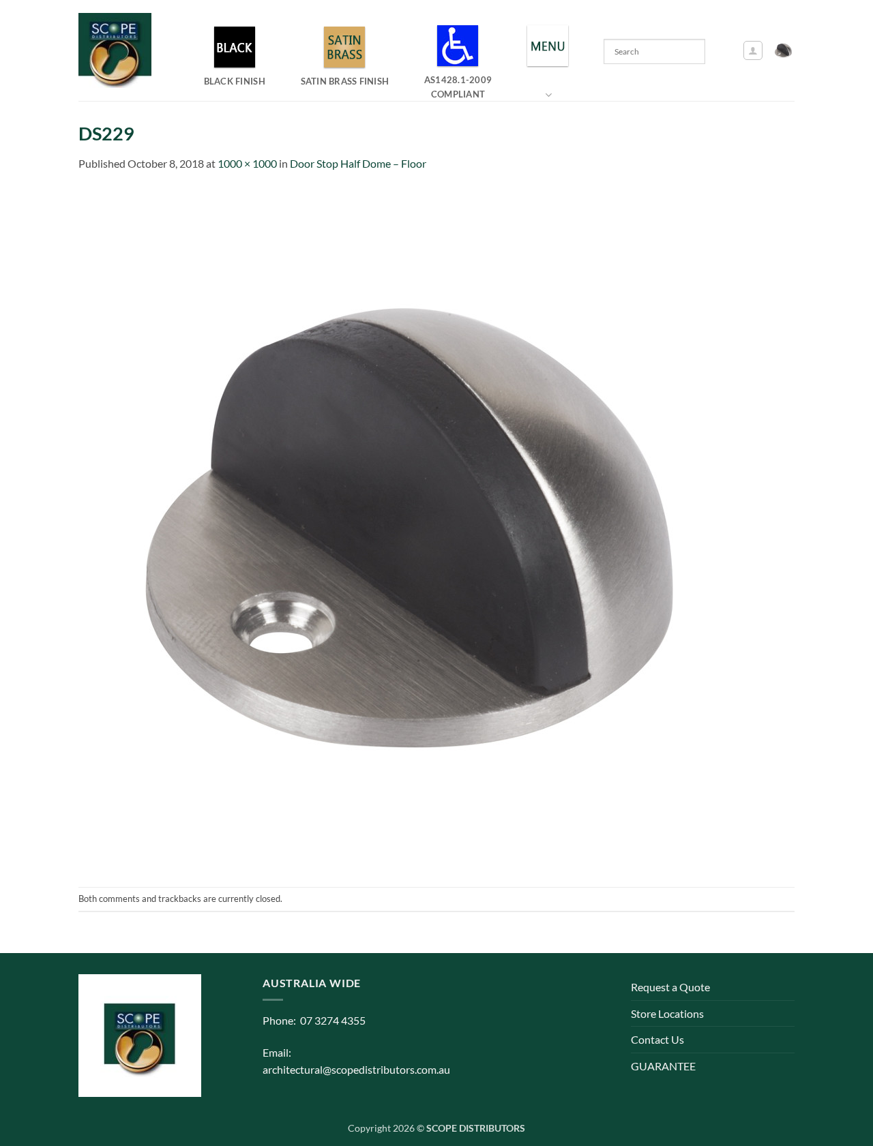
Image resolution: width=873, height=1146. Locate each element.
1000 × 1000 (247, 163)
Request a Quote (670, 986)
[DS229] (419, 528)
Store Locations (667, 1013)
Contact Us (657, 1039)
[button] (753, 50)
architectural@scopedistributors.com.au (356, 1069)
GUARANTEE (663, 1065)
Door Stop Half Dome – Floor (358, 163)
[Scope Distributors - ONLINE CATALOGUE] (118, 50)
